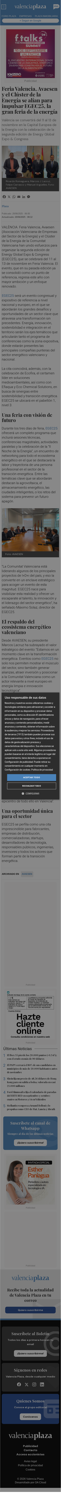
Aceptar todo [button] (31, 777)
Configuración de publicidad (19, 762)
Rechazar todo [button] (31, 785)
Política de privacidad (42, 769)
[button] (30, 793)
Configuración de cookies (17, 769)
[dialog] (30, 745)
